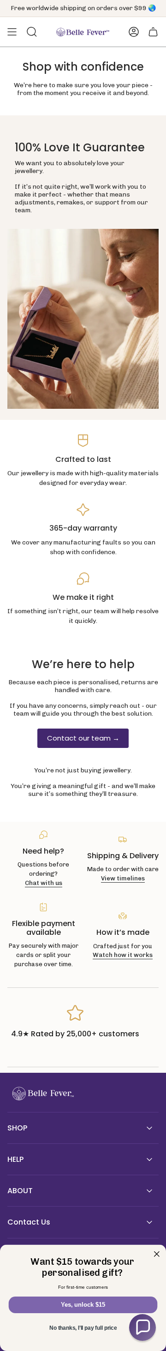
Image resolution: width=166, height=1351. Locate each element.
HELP (15, 1159)
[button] (142, 1327)
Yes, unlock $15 (83, 1305)
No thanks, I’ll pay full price (83, 1328)
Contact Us (28, 1222)
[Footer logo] (42, 1093)
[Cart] (153, 31)
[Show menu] (12, 31)
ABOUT (20, 1190)
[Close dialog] (157, 1254)
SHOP (17, 1128)
